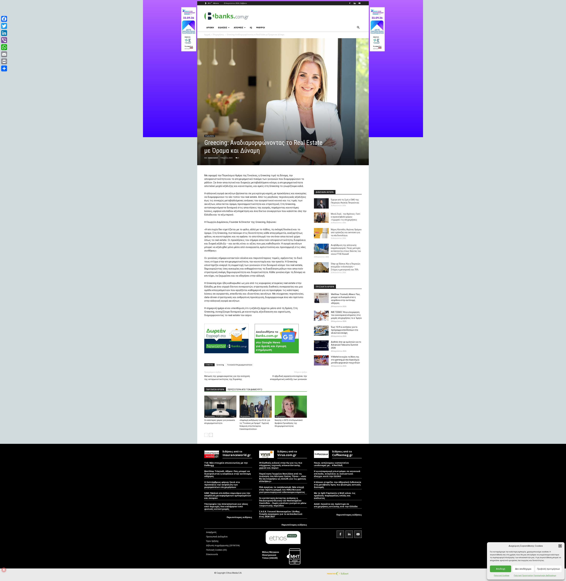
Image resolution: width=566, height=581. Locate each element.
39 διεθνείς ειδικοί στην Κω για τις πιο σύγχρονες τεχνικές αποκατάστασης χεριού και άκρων (280, 465)
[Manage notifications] (3, 569)
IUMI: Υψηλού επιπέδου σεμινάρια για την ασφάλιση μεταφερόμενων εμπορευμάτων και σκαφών (227, 495)
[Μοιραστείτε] (4, 68)
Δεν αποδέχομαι (523, 569)
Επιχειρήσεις (218, 34)
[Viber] (4, 40)
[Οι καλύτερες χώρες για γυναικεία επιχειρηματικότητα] (220, 407)
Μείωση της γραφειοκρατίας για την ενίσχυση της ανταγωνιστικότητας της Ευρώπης (227, 378)
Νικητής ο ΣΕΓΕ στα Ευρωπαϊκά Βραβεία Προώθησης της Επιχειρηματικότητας (288, 423)
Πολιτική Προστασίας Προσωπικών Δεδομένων (535, 575)
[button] (560, 545)
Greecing (220, 365)
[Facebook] (350, 3)
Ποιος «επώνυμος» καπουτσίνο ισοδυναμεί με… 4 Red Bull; (331, 464)
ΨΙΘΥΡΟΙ (260, 27)
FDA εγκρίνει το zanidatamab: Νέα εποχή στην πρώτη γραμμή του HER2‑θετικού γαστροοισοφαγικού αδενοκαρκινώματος (282, 490)
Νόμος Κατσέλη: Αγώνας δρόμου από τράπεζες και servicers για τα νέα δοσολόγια (346, 232)
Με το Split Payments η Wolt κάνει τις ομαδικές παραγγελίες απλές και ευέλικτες (334, 495)
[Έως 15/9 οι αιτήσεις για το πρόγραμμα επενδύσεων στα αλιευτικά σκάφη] (321, 331)
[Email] (4, 54)
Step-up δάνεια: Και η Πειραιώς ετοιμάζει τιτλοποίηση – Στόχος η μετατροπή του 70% (345, 267)
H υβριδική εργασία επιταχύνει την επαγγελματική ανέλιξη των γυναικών (288, 378)
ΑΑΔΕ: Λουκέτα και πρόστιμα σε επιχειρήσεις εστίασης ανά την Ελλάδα (336, 505)
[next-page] (211, 435)
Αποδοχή (500, 569)
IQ (251, 27)
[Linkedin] (354, 3)
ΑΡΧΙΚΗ (210, 27)
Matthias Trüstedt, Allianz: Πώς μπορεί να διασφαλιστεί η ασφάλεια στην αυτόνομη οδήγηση (227, 474)
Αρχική (207, 34)
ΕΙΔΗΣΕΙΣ (222, 27)
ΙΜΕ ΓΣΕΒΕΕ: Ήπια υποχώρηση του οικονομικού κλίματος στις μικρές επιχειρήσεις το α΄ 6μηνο (346, 315)
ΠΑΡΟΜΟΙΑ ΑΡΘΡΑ (215, 389)
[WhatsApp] (4, 47)
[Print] (4, 61)
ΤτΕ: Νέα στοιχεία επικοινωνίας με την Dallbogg (226, 464)
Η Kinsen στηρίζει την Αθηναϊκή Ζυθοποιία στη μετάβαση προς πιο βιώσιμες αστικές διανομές (337, 485)
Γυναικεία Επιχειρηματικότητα (239, 365)
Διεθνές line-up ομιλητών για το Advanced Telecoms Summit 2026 (346, 345)
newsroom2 (213, 158)
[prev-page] (206, 435)
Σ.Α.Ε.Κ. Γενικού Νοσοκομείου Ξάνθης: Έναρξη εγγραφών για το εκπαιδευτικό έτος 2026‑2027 (280, 514)
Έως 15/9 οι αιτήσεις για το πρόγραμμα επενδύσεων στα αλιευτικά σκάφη (344, 330)
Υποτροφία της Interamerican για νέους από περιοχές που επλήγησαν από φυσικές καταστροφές (226, 506)
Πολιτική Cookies (501, 575)
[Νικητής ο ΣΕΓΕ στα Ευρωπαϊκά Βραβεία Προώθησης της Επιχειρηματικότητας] (291, 407)
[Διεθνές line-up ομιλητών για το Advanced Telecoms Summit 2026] (321, 345)
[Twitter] (4, 25)
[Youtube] (359, 3)
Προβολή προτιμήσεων (548, 569)
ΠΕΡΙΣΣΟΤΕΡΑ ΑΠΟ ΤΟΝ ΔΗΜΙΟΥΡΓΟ (245, 389)
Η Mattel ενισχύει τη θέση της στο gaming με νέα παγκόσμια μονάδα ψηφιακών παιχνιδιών (345, 360)
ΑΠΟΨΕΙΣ (238, 27)
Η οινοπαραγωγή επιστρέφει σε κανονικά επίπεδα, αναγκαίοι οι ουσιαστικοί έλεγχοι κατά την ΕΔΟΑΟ (337, 474)
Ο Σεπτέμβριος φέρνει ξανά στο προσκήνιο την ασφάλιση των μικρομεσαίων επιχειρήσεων (222, 485)
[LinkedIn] (4, 33)
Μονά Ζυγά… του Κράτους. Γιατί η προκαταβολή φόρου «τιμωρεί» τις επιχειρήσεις (345, 217)
